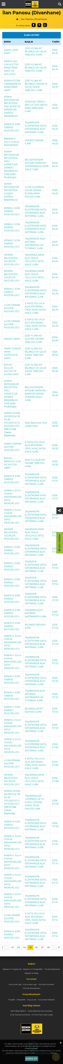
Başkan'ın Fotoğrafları (33, 969)
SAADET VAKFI (12, 338)
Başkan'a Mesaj (31, 973)
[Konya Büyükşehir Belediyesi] (31, 4)
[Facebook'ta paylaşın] (34, 25)
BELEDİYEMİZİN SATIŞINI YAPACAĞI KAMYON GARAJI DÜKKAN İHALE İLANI (35, 394)
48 (48, 947)
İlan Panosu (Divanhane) (34, 19)
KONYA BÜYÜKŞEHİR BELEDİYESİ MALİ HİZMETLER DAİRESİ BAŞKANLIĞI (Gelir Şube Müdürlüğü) (11, 164)
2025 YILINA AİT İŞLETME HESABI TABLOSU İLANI (34, 338)
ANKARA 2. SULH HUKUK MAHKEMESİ (11, 141)
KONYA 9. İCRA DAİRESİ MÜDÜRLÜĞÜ (12, 127)
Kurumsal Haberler (46, 999)
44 (24, 947)
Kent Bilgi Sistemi (18, 1011)
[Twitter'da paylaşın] (39, 25)
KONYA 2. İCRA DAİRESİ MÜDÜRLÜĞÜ (12, 211)
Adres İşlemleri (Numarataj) (40, 1011)
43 (18, 947)
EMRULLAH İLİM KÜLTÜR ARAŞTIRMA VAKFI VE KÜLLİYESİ (11, 67)
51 (59, 947)
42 (12, 947)
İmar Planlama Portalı (20, 1015)
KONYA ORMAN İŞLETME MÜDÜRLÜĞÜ (12, 447)
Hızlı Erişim (59, 541)
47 (42, 947)
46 (36, 947)
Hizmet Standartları (31, 988)
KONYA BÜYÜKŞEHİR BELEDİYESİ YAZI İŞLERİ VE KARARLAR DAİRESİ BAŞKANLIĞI (12, 106)
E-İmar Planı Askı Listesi (42, 1015)
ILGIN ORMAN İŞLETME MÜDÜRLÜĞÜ (12, 308)
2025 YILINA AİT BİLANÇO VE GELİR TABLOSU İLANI (35, 51)
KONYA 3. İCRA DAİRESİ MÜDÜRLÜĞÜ (12, 550)
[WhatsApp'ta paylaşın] (45, 25)
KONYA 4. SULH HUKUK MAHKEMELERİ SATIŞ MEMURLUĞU (12, 497)
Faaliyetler (21, 999)
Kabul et (31, 1058)
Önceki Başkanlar (52, 969)
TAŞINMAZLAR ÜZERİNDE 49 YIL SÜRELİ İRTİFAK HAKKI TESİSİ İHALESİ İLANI (34, 802)
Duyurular (32, 999)
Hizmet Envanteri (46, 984)
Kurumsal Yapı (15, 984)
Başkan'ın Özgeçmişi (12, 969)
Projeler (11, 999)
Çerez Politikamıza (43, 1053)
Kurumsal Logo (30, 984)
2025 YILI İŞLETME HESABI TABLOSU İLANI (35, 463)
